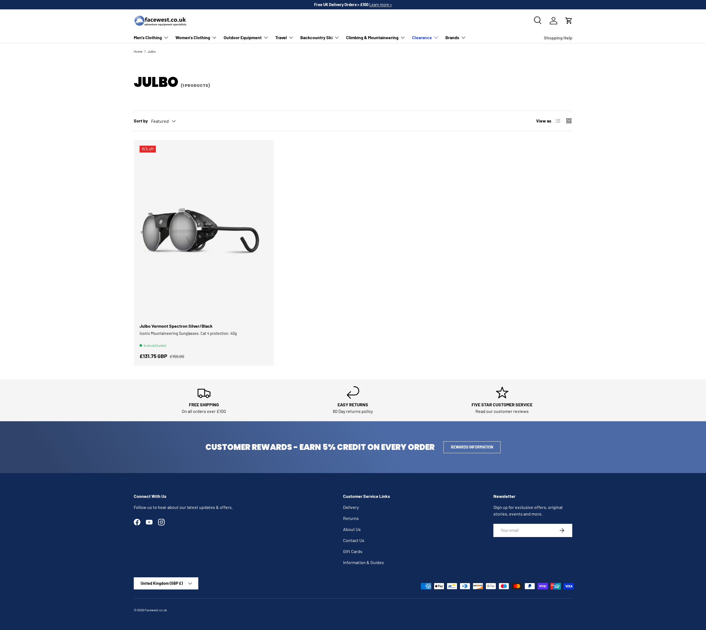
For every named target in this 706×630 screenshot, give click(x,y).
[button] (569, 21)
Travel (281, 37)
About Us (352, 529)
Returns (351, 518)
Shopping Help (558, 37)
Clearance (422, 37)
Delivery (351, 507)
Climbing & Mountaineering (372, 37)
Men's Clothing (148, 37)
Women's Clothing (192, 37)
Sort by (141, 120)
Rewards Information (472, 447)
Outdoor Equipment (243, 37)
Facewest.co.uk (156, 610)
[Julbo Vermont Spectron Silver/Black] (204, 231)
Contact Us (353, 540)
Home (138, 51)
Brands (452, 37)
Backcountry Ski (316, 37)
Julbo (152, 51)
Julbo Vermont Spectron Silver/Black (176, 326)
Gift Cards (352, 551)
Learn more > (380, 4)
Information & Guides (363, 562)
